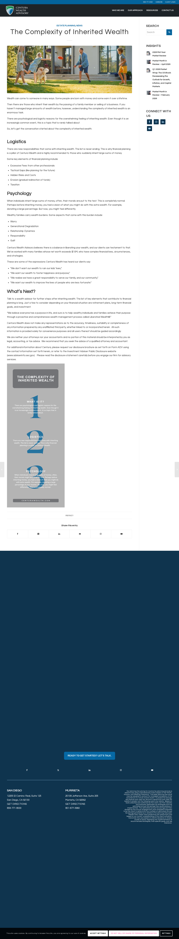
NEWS (79, 25)
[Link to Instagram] (100, 534)
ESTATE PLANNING (66, 25)
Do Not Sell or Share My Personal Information (134, 933)
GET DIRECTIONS (17, 804)
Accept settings (98, 933)
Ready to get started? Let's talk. (89, 755)
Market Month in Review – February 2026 (161, 95)
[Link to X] (58, 770)
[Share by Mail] (80, 534)
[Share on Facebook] (17, 534)
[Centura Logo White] (17, 10)
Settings (166, 933)
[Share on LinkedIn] (59, 534)
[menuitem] (148, 2)
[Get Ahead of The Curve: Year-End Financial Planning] (177, 469)
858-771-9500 (148, 2)
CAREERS (159, 2)
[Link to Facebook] (27, 770)
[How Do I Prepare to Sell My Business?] (2, 469)
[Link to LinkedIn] (89, 770)
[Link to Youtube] (121, 534)
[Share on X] (38, 534)
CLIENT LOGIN (170, 2)
